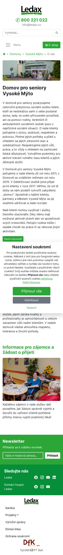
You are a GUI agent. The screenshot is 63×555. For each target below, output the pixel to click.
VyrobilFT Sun (31, 550)
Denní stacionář (13, 238)
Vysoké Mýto (34, 54)
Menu (17, 45)
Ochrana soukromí (17, 536)
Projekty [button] (10, 515)
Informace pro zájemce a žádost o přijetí (28, 349)
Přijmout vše (31, 291)
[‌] (36, 477)
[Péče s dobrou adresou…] (31, 70)
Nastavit (31, 307)
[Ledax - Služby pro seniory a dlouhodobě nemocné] (4, 54)
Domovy (15, 54)
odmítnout (46, 278)
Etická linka (13, 529)
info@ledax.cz (31, 24)
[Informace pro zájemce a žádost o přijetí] (31, 379)
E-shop (53, 45)
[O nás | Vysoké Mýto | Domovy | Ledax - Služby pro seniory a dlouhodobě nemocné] (31, 10)
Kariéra (10, 508)
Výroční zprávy (15, 522)
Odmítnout (31, 300)
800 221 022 (33, 20)
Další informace (31, 282)
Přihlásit (52, 455)
